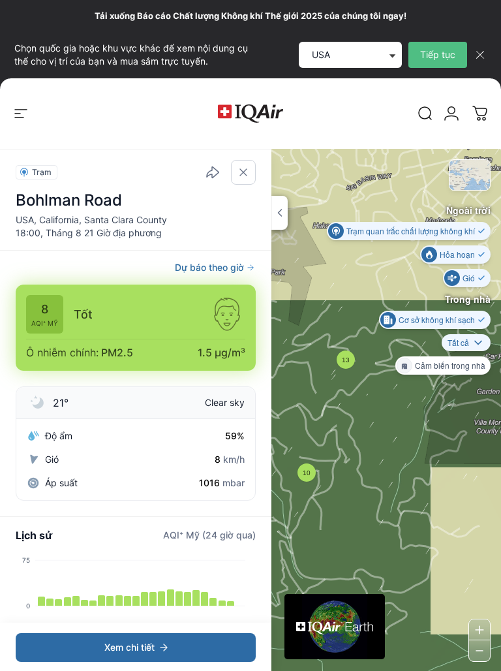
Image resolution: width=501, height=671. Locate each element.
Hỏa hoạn (457, 254)
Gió (469, 277)
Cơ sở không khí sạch (437, 319)
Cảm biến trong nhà (450, 365)
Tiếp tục (437, 54)
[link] (425, 113)
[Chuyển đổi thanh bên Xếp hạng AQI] (279, 213)
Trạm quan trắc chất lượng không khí (410, 230)
